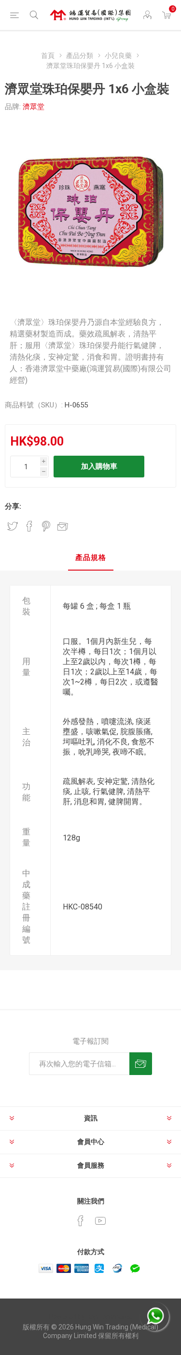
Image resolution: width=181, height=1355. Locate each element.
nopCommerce (109, 1317)
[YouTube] (100, 1221)
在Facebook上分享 (29, 526)
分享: (13, 506)
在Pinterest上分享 (46, 526)
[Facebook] (80, 1221)
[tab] (90, 558)
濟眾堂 (33, 106)
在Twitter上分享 (12, 526)
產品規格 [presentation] (90, 557)
